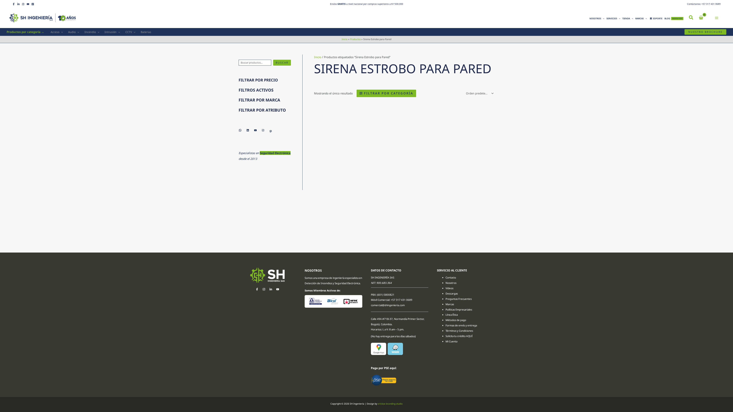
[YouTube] (28, 4)
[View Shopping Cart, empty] (701, 17)
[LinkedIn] (18, 4)
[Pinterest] (32, 4)
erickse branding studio (390, 403)
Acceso (55, 32)
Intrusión (110, 32)
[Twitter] (270, 289)
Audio (72, 32)
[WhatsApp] (240, 130)
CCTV (128, 32)
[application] (602, 18)
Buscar (282, 62)
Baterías (146, 32)
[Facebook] (13, 4)
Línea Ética (452, 314)
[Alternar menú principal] (717, 17)
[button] (691, 18)
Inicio (317, 57)
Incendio (90, 32)
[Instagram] (23, 4)
